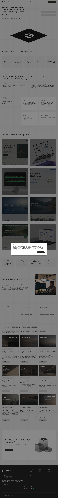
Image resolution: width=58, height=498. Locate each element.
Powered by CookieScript (41, 254)
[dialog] (29, 249)
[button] (16, 252)
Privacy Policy (18, 249)
